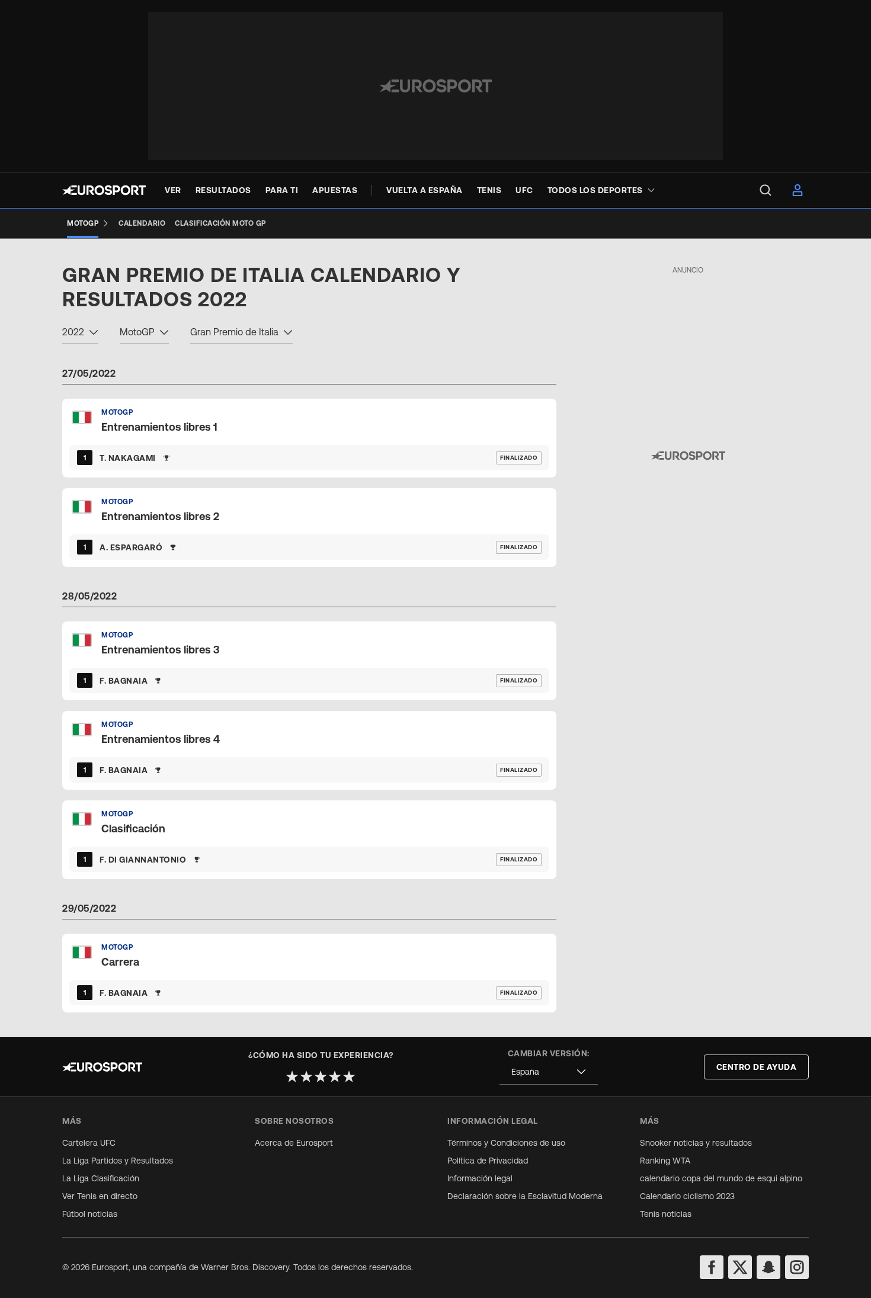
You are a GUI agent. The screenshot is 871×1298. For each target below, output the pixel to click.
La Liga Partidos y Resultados (117, 1160)
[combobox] (80, 333)
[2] (306, 1076)
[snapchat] (768, 1267)
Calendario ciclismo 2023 (687, 1196)
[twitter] (740, 1267)
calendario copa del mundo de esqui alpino (721, 1178)
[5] (349, 1076)
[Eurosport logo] (104, 190)
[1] (292, 1076)
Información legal (480, 1178)
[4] (335, 1076)
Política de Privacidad (487, 1160)
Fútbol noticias (89, 1214)
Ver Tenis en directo (99, 1196)
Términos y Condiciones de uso (506, 1143)
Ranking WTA (665, 1160)
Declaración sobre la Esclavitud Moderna (525, 1196)
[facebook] (711, 1267)
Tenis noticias (665, 1214)
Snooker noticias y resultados (696, 1143)
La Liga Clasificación (100, 1178)
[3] (320, 1076)
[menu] (765, 190)
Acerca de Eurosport (294, 1143)
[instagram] (797, 1267)
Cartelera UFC (89, 1143)
